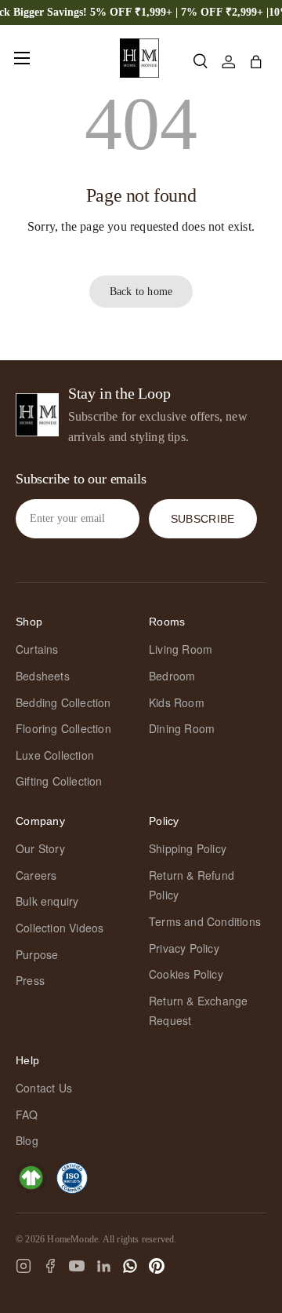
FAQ (27, 1114)
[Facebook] (50, 1266)
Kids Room (176, 702)
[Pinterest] (156, 1266)
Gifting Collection (59, 781)
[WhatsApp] (130, 1266)
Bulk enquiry (47, 901)
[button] (255, 62)
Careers (36, 875)
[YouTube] (77, 1266)
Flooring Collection (63, 728)
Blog (27, 1140)
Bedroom (172, 676)
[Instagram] (23, 1266)
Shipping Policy (187, 848)
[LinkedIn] (103, 1266)
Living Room (180, 649)
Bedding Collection (63, 702)
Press (30, 980)
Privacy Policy (184, 948)
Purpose (37, 954)
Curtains (37, 649)
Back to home (141, 291)
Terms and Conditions (205, 921)
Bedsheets (43, 676)
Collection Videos (59, 928)
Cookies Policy (186, 974)
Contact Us (44, 1088)
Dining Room (182, 728)
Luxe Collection (55, 755)
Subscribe (203, 518)
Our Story (40, 848)
